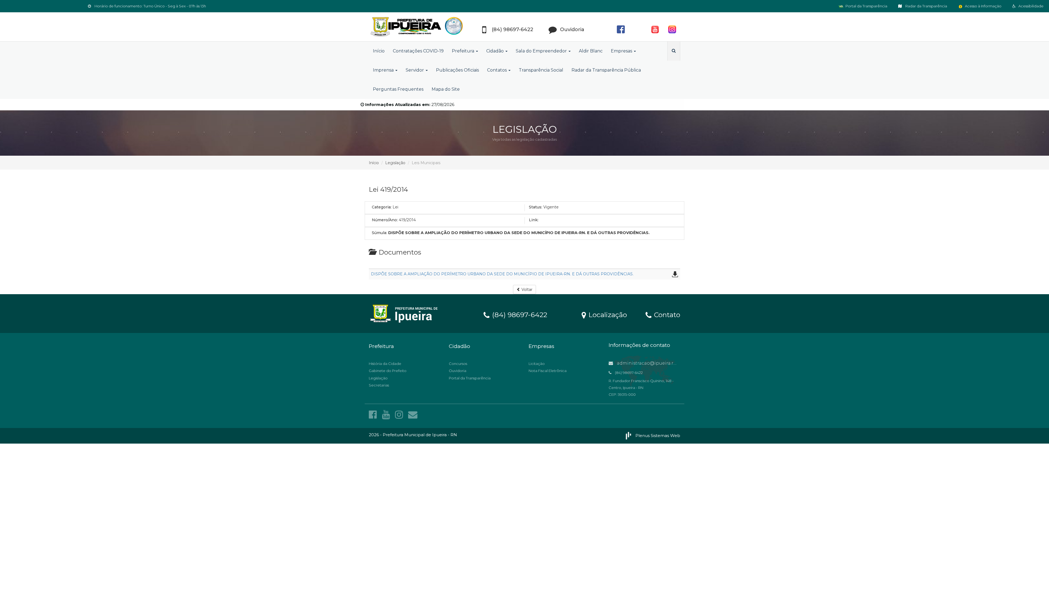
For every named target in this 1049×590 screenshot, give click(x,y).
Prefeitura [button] (463, 51)
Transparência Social (541, 70)
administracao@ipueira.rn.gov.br (654, 363)
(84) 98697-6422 (518, 314)
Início (379, 51)
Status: (535, 207)
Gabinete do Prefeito (387, 370)
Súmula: (379, 232)
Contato (666, 314)
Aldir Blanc (591, 51)
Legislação (395, 162)
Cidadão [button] (495, 51)
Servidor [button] (415, 70)
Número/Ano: (385, 219)
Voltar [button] (526, 289)
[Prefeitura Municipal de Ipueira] (418, 27)
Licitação (537, 363)
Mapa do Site (446, 89)
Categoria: (381, 207)
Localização (607, 314)
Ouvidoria (457, 370)
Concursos (458, 363)
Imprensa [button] (384, 70)
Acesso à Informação (982, 6)
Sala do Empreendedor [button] (542, 51)
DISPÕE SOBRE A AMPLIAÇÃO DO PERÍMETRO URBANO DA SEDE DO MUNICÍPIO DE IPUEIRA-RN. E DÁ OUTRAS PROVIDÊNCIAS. (502, 274)
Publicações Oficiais (457, 70)
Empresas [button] (622, 51)
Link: (533, 219)
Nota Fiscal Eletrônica (548, 370)
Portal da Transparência (866, 6)
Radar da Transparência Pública (606, 70)
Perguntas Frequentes (398, 89)
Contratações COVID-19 (418, 51)
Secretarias (379, 385)
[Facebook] (374, 414)
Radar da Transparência (925, 6)
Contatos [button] (497, 70)
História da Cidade (385, 363)
